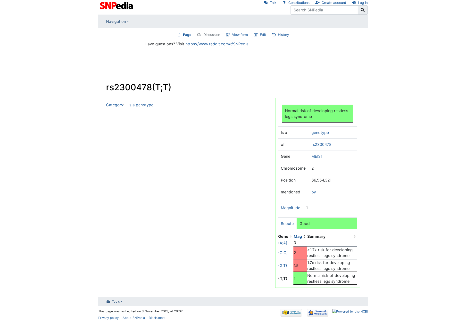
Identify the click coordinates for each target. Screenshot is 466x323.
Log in (363, 2)
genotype (320, 132)
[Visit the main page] (117, 5)
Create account (334, 2)
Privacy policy (108, 318)
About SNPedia (134, 318)
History (283, 35)
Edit (263, 35)
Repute (287, 223)
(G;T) (282, 265)
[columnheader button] (300, 236)
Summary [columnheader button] (316, 236)
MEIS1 (316, 156)
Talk (273, 2)
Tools (116, 301)
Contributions (298, 2)
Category (114, 104)
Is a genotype (140, 104)
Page (187, 35)
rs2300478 (321, 144)
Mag (298, 236)
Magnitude (290, 207)
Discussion (211, 35)
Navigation (116, 21)
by (313, 192)
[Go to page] (363, 10)
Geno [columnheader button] (283, 236)
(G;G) (283, 252)
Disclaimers (157, 318)
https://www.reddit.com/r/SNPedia (217, 43)
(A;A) (282, 242)
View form (240, 35)
